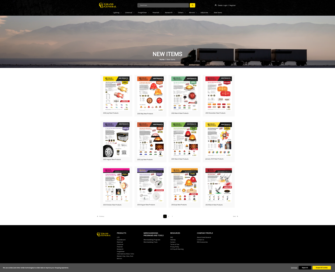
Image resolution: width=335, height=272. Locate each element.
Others (181, 12)
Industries (205, 12)
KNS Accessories (202, 242)
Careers (172, 242)
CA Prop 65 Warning (177, 249)
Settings (294, 268)
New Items (218, 12)
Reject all (305, 268)
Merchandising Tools (150, 242)
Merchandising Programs (152, 240)
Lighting (116, 12)
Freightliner (142, 12)
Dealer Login (222, 5)
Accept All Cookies (322, 268)
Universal (129, 12)
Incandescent (121, 240)
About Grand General (204, 237)
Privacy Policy (174, 247)
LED (118, 237)
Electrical (120, 242)
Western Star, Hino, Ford (125, 256)
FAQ (171, 237)
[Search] (192, 5)
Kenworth (169, 12)
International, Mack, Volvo (125, 254)
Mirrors (192, 12)
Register (232, 5)
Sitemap (173, 240)
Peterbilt (156, 12)
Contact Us (200, 240)
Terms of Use (174, 244)
